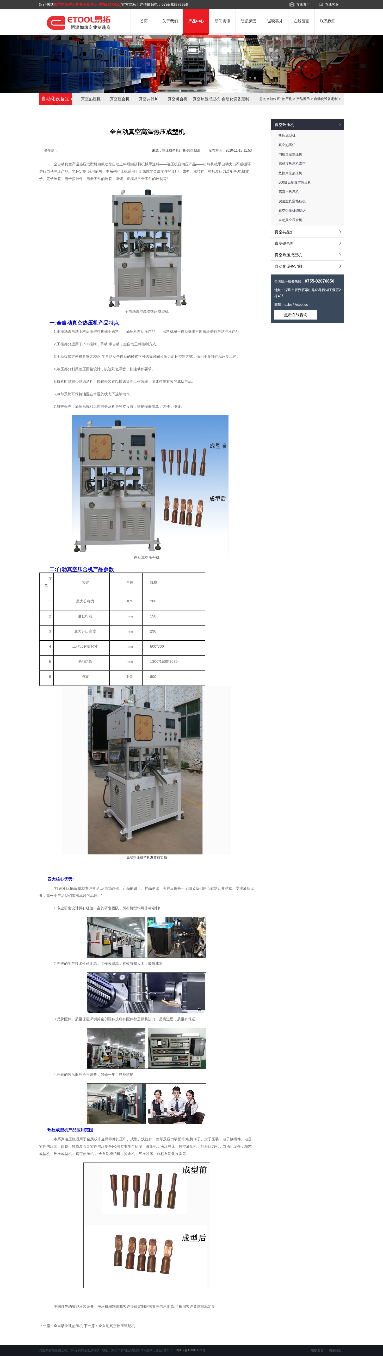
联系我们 (328, 21)
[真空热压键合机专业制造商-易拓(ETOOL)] (78, 30)
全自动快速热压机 (68, 1326)
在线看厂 (303, 5)
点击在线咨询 (295, 315)
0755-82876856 (175, 4)
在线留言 (301, 21)
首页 (144, 21)
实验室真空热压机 (292, 201)
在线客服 (332, 5)
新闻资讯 (222, 21)
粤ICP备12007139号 (190, 1350)
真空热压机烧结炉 (292, 211)
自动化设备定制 (235, 99)
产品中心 (196, 21)
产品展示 (303, 99)
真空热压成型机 (206, 99)
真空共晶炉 (148, 99)
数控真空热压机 (290, 173)
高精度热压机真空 (292, 164)
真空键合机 (177, 99)
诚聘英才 (275, 21)
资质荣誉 (249, 21)
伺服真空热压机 (290, 154)
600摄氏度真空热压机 (295, 182)
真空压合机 (119, 99)
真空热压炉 (287, 145)
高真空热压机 (289, 192)
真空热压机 (91, 99)
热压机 (287, 99)
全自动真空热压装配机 (116, 1326)
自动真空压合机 (290, 220)
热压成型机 (287, 136)
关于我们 (170, 21)
